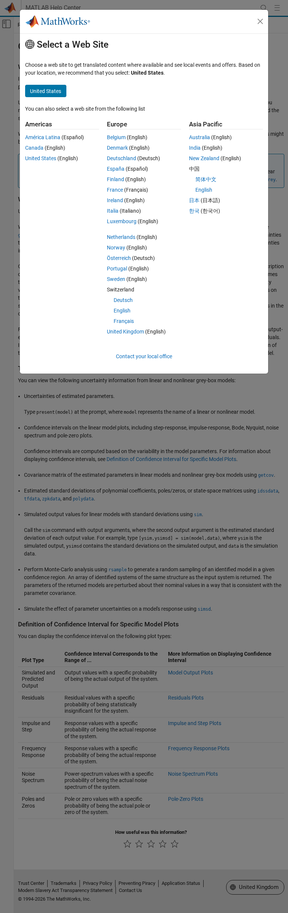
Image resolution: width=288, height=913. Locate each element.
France (115, 190)
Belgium (116, 137)
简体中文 (205, 179)
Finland (115, 179)
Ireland (115, 200)
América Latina (42, 137)
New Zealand (204, 158)
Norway (116, 248)
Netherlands (121, 237)
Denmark (117, 148)
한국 (194, 211)
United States (40, 158)
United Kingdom (125, 332)
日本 (194, 200)
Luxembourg (121, 221)
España (115, 169)
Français (124, 321)
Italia (112, 211)
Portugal (117, 269)
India (195, 148)
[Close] (260, 21)
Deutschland (121, 158)
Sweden (116, 279)
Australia (199, 137)
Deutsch (123, 300)
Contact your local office (144, 356)
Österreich (119, 258)
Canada (34, 148)
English (122, 311)
